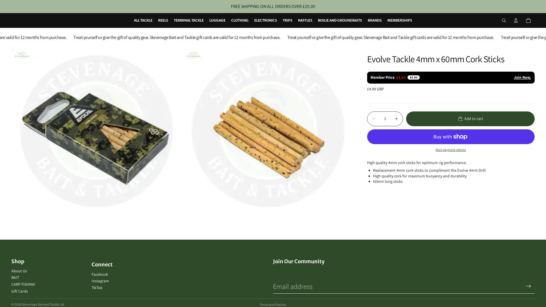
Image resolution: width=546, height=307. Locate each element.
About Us (19, 270)
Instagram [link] (100, 280)
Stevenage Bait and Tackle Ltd (43, 304)
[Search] (504, 20)
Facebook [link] (100, 274)
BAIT (15, 277)
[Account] (516, 20)
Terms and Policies (273, 304)
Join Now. (522, 77)
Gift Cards (19, 291)
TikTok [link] (97, 287)
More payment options (451, 150)
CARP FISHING (23, 284)
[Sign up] (529, 286)
